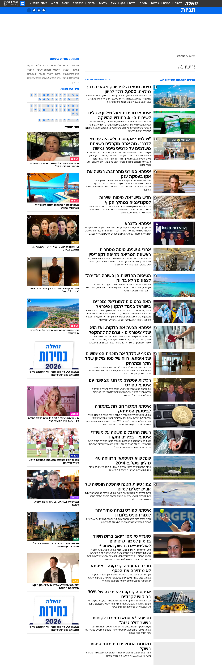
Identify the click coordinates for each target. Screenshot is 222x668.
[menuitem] (176, 3)
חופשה (30, 69)
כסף (122, 3)
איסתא (181, 56)
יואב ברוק (32, 73)
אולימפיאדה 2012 (52, 65)
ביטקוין (75, 69)
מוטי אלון (62, 78)
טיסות (66, 65)
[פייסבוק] (29, 10)
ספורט (166, 3)
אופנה (65, 3)
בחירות (155, 3)
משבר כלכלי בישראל (37, 78)
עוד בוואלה (72, 127)
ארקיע (30, 65)
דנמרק (66, 69)
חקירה (50, 73)
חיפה (58, 73)
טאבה (42, 73)
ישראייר (75, 65)
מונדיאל (52, 78)
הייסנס (56, 69)
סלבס (132, 3)
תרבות (143, 3)
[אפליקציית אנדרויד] (43, 10)
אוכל (113, 3)
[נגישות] (5, 3)
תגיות (192, 56)
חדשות (178, 3)
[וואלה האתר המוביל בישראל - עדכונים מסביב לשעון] (191, 3)
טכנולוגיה (78, 3)
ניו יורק (75, 82)
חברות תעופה (44, 69)
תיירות (91, 3)
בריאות (103, 3)
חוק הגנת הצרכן (71, 73)
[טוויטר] (34, 10)
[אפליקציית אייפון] (39, 10)
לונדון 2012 (73, 78)
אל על (38, 65)
